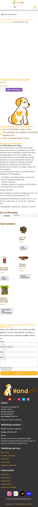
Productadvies (5, 481)
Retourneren (5, 459)
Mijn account (5, 452)
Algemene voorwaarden (9, 465)
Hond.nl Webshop (6, 20)
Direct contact (5, 462)
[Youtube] (9, 399)
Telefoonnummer (6, 347)
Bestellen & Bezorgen (8, 455)
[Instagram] (14, 399)
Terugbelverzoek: (6, 368)
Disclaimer (9, 504)
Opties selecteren (25, 276)
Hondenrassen (6, 478)
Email (2, 352)
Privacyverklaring (20, 504)
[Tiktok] (28, 399)
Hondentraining (6, 484)
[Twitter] (23, 399)
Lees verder (23, 248)
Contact (29, 504)
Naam (2, 341)
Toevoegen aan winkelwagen (7, 311)
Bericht (2, 357)
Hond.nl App (5, 474)
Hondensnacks (20, 20)
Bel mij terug (6, 370)
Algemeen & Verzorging (9, 487)
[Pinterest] (19, 399)
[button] (35, 7)
